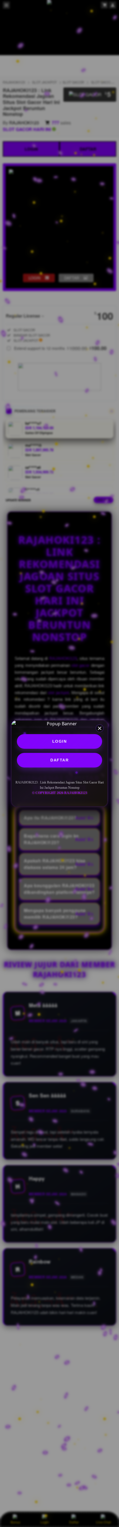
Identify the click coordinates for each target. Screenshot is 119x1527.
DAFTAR (59, 760)
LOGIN (59, 741)
